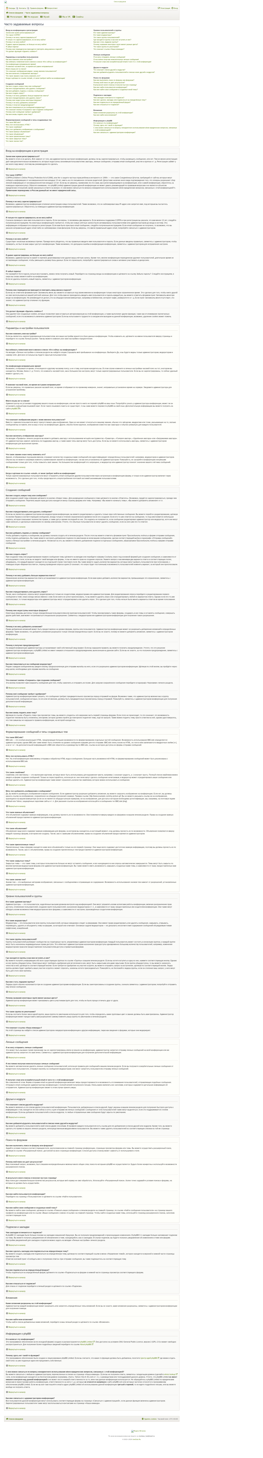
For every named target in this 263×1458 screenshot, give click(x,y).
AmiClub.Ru (137, 1439)
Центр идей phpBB (149, 1358)
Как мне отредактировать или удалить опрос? (23, 98)
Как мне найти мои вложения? (105, 115)
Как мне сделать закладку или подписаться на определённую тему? (119, 100)
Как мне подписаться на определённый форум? (112, 102)
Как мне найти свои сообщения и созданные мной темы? (115, 89)
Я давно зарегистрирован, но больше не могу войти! (26, 44)
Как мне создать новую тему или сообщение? (23, 86)
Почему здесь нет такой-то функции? (108, 125)
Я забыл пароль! (12, 47)
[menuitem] (21, 8)
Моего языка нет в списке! (16, 69)
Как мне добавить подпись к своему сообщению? (25, 91)
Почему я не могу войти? (15, 42)
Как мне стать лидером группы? (105, 42)
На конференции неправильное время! (21, 64)
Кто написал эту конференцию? (105, 123)
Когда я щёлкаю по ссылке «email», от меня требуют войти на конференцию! (35, 78)
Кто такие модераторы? (102, 35)
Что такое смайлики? (14, 127)
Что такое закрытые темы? (16, 139)
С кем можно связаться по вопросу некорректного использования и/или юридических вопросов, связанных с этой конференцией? (135, 129)
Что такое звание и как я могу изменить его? (23, 76)
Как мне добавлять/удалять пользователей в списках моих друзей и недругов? (124, 72)
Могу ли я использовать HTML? (18, 125)
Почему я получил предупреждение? (20, 105)
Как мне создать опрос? (15, 93)
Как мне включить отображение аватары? (22, 73)
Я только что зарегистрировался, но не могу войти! (26, 40)
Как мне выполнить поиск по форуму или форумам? (113, 80)
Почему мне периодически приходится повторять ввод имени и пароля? (34, 49)
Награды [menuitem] (12, 8)
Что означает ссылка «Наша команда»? (108, 49)
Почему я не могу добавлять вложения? (21, 103)
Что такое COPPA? (13, 35)
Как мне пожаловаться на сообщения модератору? (25, 107)
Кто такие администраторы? (104, 33)
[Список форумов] (119, 2)
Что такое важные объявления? (18, 132)
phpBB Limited (86, 1342)
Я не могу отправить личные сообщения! (109, 57)
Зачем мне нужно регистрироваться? (20, 33)
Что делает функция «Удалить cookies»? (21, 51)
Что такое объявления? (15, 134)
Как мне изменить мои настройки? (19, 59)
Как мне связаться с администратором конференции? (114, 132)
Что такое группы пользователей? (106, 37)
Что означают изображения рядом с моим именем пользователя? (31, 71)
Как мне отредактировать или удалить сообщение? (25, 88)
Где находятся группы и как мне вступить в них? (112, 40)
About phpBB (85, 1344)
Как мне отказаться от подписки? (106, 105)
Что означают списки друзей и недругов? (109, 70)
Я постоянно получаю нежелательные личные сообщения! (116, 59)
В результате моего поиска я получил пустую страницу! (115, 85)
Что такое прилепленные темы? (18, 136)
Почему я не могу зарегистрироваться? (21, 37)
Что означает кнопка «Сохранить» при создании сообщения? (29, 110)
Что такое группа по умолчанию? (106, 47)
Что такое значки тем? (14, 141)
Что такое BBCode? (13, 122)
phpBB (14, 409)
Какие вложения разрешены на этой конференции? (113, 113)
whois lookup (169, 1374)
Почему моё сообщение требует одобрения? (23, 112)
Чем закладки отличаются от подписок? (108, 98)
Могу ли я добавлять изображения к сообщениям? (25, 129)
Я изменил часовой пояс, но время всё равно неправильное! (29, 66)
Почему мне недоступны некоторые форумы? (24, 100)
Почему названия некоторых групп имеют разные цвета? (115, 44)
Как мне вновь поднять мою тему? (19, 114)
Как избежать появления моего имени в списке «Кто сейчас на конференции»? (36, 62)
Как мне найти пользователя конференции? (110, 87)
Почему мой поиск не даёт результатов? (109, 82)
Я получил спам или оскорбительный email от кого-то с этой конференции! (122, 62)
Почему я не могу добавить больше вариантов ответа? (27, 96)
